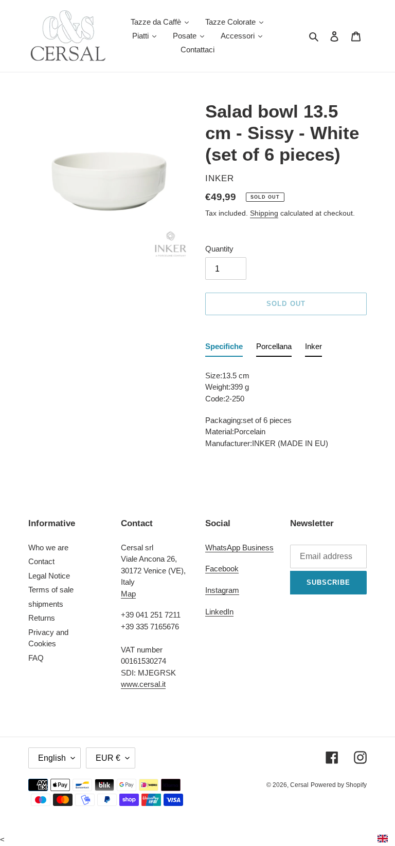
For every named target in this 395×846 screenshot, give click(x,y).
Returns (41, 617)
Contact (41, 561)
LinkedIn (219, 611)
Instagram (222, 590)
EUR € (108, 758)
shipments (45, 604)
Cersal (299, 785)
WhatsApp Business (239, 547)
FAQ (36, 657)
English (52, 758)
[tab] (224, 349)
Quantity (219, 248)
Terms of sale (51, 589)
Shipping (264, 213)
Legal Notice (49, 575)
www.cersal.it (143, 684)
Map (128, 593)
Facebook (222, 568)
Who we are (48, 547)
